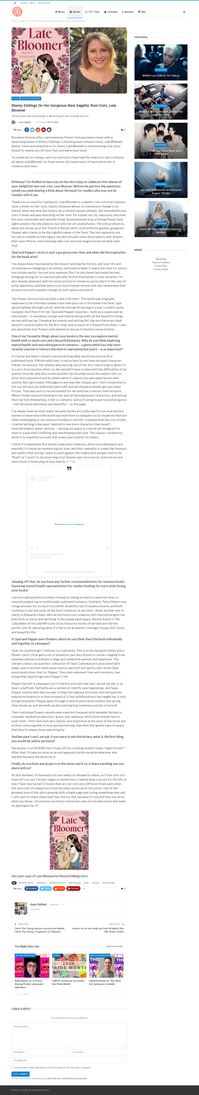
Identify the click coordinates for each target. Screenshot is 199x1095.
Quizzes (129, 11)
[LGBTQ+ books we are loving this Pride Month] (69, 966)
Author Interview (75, 883)
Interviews (161, 70)
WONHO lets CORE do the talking (161, 75)
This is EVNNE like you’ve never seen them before (160, 152)
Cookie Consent (161, 269)
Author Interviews (30, 98)
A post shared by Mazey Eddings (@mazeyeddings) (69, 571)
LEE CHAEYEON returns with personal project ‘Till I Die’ (160, 192)
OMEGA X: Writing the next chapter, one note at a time (161, 113)
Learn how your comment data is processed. (67, 1078)
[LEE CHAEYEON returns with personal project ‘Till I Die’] (161, 180)
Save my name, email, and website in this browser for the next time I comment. (52, 1067)
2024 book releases (26, 883)
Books (76, 11)
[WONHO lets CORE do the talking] (161, 62)
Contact (23, 3)
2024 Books (41, 883)
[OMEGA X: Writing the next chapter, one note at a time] (161, 101)
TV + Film (94, 11)
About (32, 3)
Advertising (161, 259)
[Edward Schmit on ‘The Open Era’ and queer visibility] (106, 966)
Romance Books (109, 883)
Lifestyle (112, 11)
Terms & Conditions (161, 262)
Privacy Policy (161, 266)
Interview (95, 883)
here (84, 876)
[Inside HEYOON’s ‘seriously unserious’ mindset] (161, 219)
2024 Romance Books (57, 883)
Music (61, 11)
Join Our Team (44, 3)
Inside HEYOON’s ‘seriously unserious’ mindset (161, 231)
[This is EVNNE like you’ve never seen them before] (161, 141)
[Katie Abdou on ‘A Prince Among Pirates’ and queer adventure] (32, 966)
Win (143, 11)
